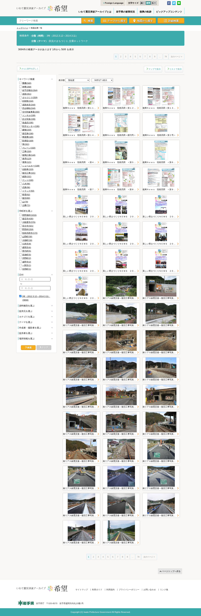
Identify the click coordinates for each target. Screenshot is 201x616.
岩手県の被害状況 (125, 11)
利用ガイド (97, 589)
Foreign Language (114, 3)
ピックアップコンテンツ (169, 11)
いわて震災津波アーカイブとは (94, 11)
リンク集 (164, 589)
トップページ (22, 28)
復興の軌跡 (145, 11)
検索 (90, 20)
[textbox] (35, 279)
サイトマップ (81, 589)
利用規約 (110, 589)
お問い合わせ (149, 589)
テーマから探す (116, 20)
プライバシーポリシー (129, 589)
